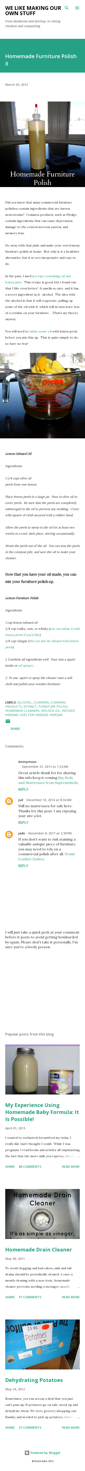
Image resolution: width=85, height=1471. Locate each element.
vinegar (56, 715)
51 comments (30, 1297)
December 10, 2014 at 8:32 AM (49, 800)
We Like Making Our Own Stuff (33, 10)
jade (21, 833)
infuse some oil (40, 331)
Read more (71, 1166)
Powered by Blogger (45, 1453)
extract (30, 706)
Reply (23, 789)
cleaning (41, 702)
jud (20, 800)
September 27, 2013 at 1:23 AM (45, 766)
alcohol (24, 702)
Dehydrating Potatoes (34, 1380)
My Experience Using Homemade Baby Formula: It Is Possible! (42, 1112)
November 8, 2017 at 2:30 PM (50, 833)
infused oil (50, 711)
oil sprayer (25, 666)
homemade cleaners (22, 711)
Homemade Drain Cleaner (38, 1249)
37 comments (30, 1427)
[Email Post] (7, 723)
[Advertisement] (42, 987)
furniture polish (53, 706)
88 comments (30, 1166)
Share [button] (15, 729)
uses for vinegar (34, 715)
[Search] (66, 8)
